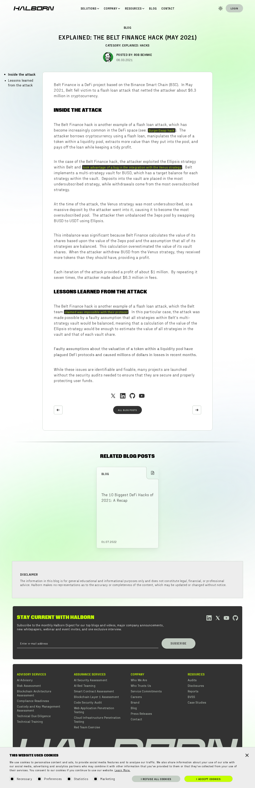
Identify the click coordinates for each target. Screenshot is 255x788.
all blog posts (127, 410)
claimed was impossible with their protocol (96, 312)
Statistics (81, 779)
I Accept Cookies (208, 779)
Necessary (24, 779)
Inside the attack (21, 74)
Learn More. (122, 770)
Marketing (107, 779)
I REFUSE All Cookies (156, 779)
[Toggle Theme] (220, 8)
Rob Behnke (143, 54)
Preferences (53, 779)
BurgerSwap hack (162, 130)
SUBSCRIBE (178, 643)
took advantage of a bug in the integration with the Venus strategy (132, 167)
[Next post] (196, 410)
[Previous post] (58, 410)
